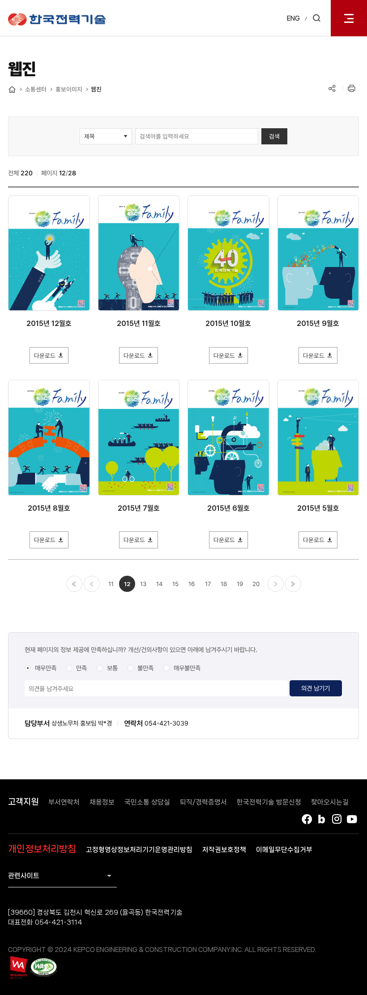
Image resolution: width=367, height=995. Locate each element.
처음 (74, 584)
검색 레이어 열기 (317, 18)
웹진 (96, 89)
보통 (112, 668)
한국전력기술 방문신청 (269, 802)
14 (159, 583)
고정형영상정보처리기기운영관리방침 (139, 849)
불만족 (145, 668)
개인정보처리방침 (42, 849)
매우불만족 (187, 668)
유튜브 (352, 819)
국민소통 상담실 (147, 802)
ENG (293, 18)
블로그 (322, 819)
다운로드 (44, 355)
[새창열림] (18, 967)
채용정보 (102, 802)
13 (143, 583)
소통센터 (36, 89)
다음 (276, 584)
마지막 (293, 584)
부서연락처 (64, 802)
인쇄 (352, 89)
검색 (274, 136)
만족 (81, 668)
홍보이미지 (68, 89)
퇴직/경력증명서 (203, 802)
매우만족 (45, 668)
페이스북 (306, 819)
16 (191, 583)
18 (224, 583)
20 (256, 583)
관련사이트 (23, 875)
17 (208, 583)
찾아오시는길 (330, 802)
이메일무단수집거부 (284, 849)
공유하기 (332, 89)
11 (111, 583)
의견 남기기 (315, 688)
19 (240, 583)
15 (175, 583)
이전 (92, 584)
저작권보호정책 (224, 849)
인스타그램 (337, 819)
